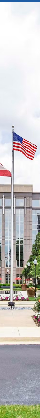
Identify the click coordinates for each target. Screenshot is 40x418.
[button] (1, 1)
